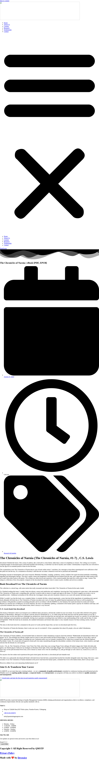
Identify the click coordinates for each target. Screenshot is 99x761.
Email (2, 742)
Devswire (22, 757)
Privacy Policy (7, 753)
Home (6, 23)
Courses (6, 26)
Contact (6, 31)
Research (6, 28)
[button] (49, 134)
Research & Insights (10, 553)
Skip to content (4, 1)
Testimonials (8, 30)
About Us (7, 24)
